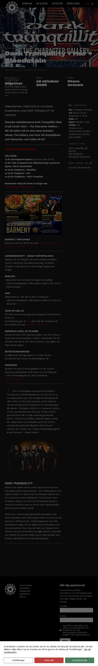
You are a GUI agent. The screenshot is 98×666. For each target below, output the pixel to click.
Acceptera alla (79, 660)
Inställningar (18, 660)
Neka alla (49, 660)
